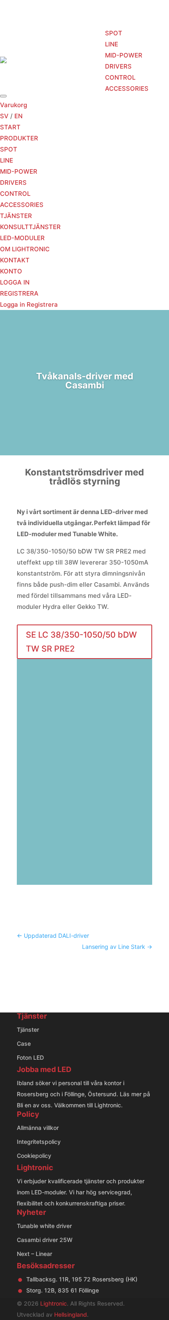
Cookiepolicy (34, 1155)
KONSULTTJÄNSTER (30, 227)
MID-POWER (123, 55)
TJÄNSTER (16, 216)
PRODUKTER (82, 60)
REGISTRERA (19, 293)
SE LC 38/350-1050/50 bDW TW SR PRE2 (81, 642)
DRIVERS (118, 66)
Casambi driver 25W (45, 1239)
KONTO (11, 271)
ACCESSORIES (126, 88)
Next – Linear (34, 1253)
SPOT (113, 33)
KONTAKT (15, 260)
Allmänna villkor (38, 1127)
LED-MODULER (22, 238)
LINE (111, 44)
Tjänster (28, 1029)
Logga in (13, 304)
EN (18, 116)
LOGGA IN (15, 282)
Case (24, 1043)
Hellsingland (70, 1314)
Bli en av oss (34, 1105)
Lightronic (53, 1303)
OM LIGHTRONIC (25, 249)
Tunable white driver (44, 1225)
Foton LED (30, 1057)
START (45, 60)
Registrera (42, 304)
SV (4, 116)
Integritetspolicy (39, 1141)
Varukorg (13, 105)
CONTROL (120, 77)
